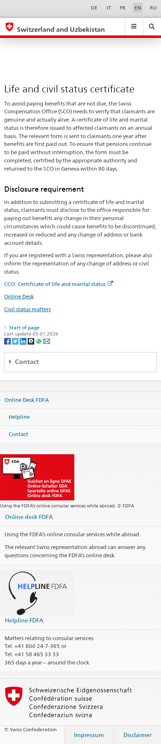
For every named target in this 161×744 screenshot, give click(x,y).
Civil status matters (27, 309)
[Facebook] (8, 341)
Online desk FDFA (29, 516)
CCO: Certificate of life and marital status (55, 284)
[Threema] (32, 341)
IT (109, 8)
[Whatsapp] (39, 341)
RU (153, 8)
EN (138, 8)
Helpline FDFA (24, 620)
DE (94, 8)
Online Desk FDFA (27, 399)
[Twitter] (16, 341)
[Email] (46, 341)
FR (122, 8)
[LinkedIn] (24, 341)
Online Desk (19, 296)
